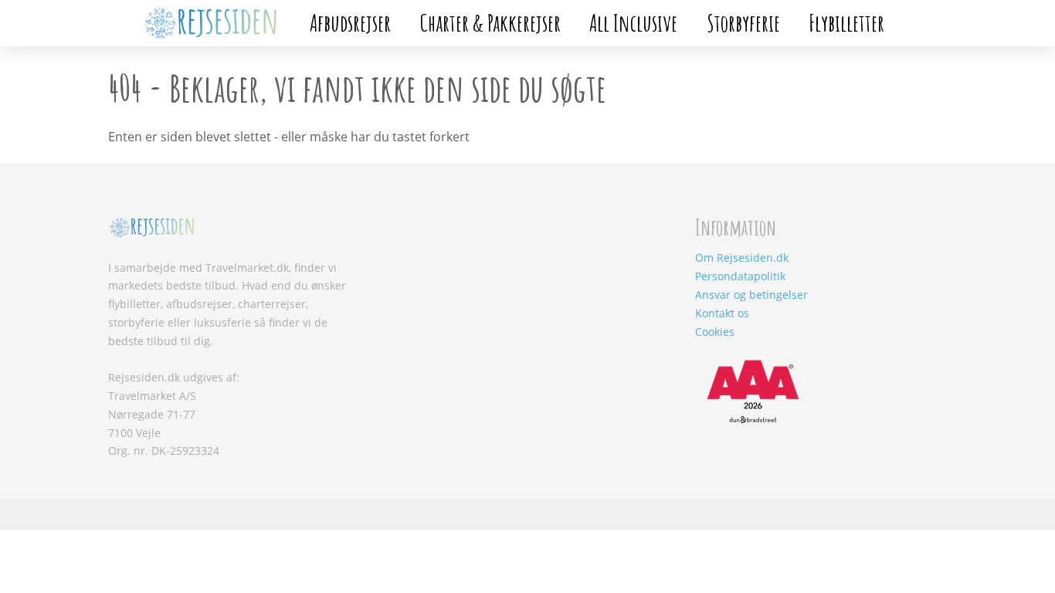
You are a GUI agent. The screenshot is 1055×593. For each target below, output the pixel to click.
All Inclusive (633, 22)
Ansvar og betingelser (751, 294)
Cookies (714, 331)
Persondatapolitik (740, 276)
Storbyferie (743, 22)
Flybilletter (846, 22)
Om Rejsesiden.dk (742, 257)
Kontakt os (722, 313)
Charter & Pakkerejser (490, 22)
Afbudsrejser (350, 22)
